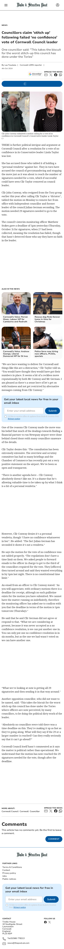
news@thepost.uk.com (18, 943)
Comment (53, 839)
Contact (6, 870)
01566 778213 (18, 938)
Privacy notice (14, 419)
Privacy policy (9, 873)
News (4, 25)
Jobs (4, 876)
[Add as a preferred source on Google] (35, 74)
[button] (6, 5)
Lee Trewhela (10, 65)
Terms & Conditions (12, 867)
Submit (53, 410)
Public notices (9, 879)
